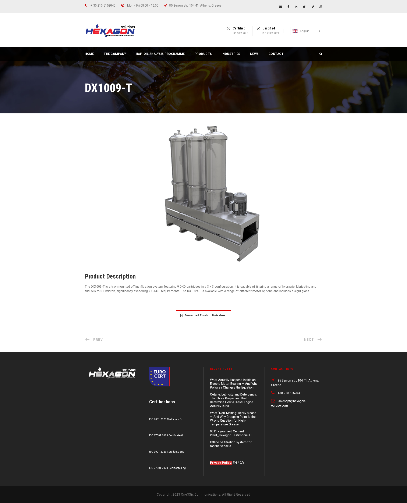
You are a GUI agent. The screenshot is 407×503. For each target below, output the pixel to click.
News (254, 54)
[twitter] (304, 7)
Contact (276, 54)
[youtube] (320, 7)
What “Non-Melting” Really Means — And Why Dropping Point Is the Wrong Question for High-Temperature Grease (233, 418)
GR (242, 463)
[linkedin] (296, 7)
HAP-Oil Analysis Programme (160, 54)
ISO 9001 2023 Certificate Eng (166, 451)
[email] (280, 7)
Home (89, 54)
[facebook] (288, 7)
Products (203, 54)
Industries (231, 54)
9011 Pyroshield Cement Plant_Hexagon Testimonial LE (231, 433)
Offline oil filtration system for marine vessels (231, 444)
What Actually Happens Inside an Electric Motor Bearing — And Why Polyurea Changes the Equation (233, 383)
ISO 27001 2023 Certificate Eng (167, 468)
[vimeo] (312, 7)
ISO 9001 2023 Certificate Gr (165, 419)
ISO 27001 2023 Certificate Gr (166, 435)
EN (235, 463)
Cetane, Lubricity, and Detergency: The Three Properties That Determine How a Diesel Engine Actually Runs (233, 400)
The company (115, 54)
